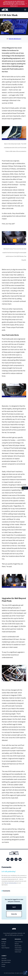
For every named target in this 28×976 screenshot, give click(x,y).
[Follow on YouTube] (20, 859)
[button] (24, 488)
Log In (14, 907)
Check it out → (14, 5)
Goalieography (18, 949)
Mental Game (18, 945)
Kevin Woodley (15, 38)
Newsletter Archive (6, 960)
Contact (3, 964)
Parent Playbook (5, 947)
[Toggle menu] (25, 9)
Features (4, 945)
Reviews (17, 943)
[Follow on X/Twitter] (12, 859)
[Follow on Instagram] (16, 859)
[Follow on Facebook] (7, 859)
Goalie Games (18, 947)
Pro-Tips (4, 943)
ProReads (4, 941)
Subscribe (14, 914)
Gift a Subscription (6, 962)
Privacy (3, 966)
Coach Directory (19, 941)
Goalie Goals (18, 951)
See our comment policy (10, 883)
